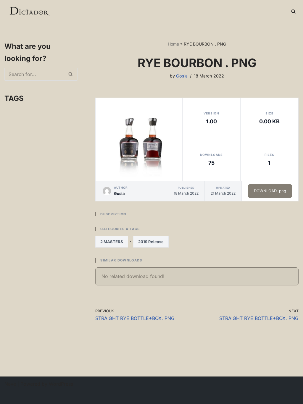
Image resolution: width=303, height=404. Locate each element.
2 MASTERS (111, 241)
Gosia (182, 75)
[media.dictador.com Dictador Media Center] (29, 11)
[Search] (293, 11)
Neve (10, 384)
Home (173, 43)
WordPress (61, 384)
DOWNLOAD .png (270, 190)
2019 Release (151, 241)
